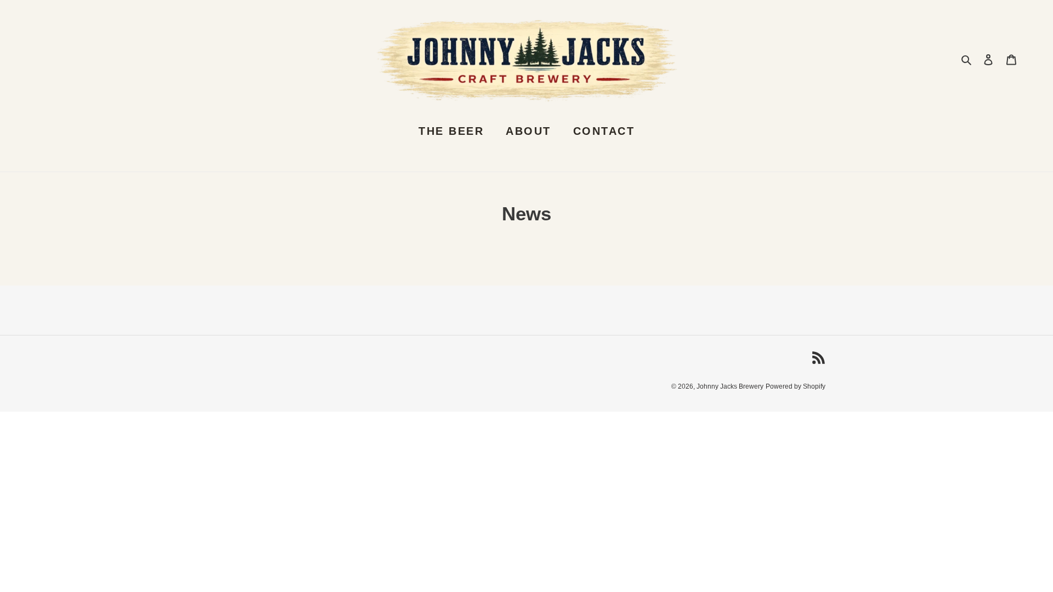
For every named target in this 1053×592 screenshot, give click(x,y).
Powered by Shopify (795, 386)
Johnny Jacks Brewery (730, 386)
